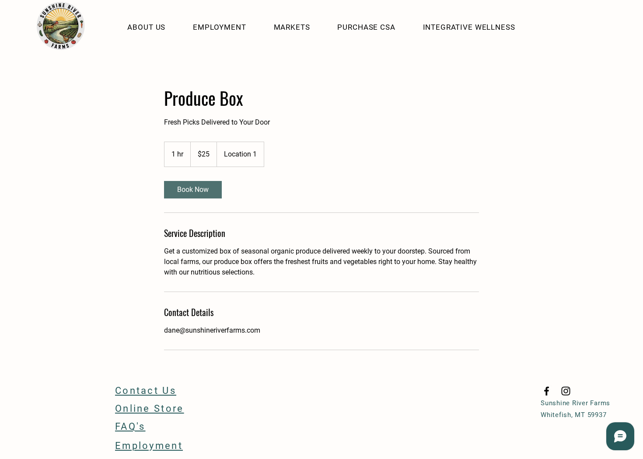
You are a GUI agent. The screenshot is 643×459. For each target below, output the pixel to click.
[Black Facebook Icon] (546, 391)
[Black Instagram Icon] (566, 391)
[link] (193, 189)
